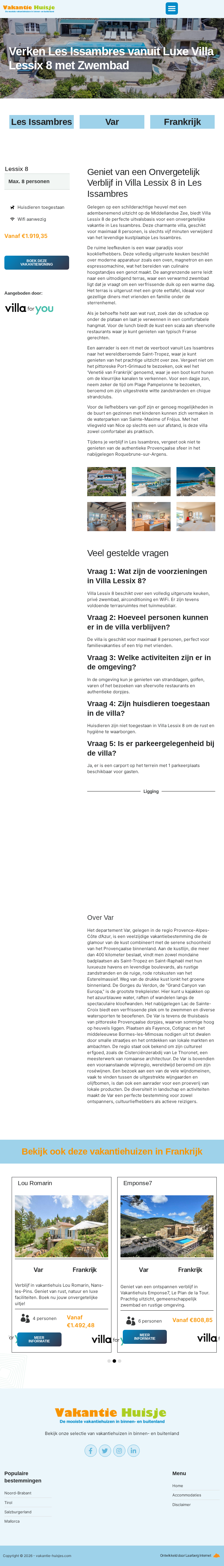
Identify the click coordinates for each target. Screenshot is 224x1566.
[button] (172, 8)
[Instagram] (119, 1451)
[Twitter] (105, 1451)
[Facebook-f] (91, 1451)
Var (109, 918)
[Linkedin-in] (133, 1451)
